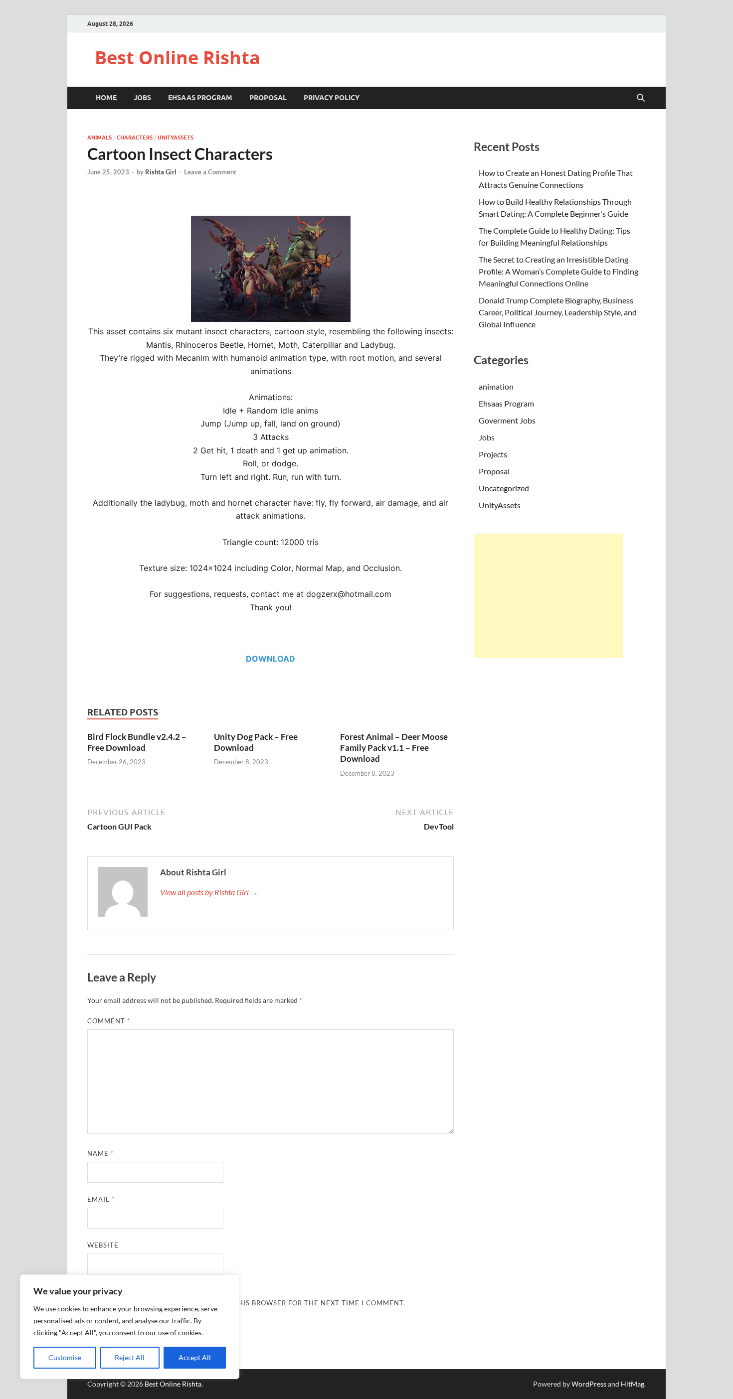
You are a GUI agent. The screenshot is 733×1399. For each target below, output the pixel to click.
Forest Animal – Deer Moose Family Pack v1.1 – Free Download (394, 747)
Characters (135, 137)
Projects (493, 454)
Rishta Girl (161, 172)
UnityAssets (175, 137)
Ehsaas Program (200, 98)
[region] (129, 1326)
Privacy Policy (332, 98)
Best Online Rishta (177, 57)
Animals (99, 137)
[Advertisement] (548, 596)
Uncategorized (504, 488)
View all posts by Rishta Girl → (209, 892)
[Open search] (640, 98)
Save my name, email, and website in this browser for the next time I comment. (246, 1303)
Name (100, 1153)
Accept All (195, 1357)
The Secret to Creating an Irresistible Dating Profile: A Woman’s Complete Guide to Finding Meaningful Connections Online (558, 271)
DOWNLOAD (270, 659)
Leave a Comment (210, 172)
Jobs (142, 98)
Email (101, 1199)
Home (106, 98)
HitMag (632, 1384)
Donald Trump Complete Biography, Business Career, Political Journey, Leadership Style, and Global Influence (558, 312)
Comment (108, 1021)
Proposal (268, 98)
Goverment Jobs (507, 420)
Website (103, 1245)
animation (496, 386)
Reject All (130, 1357)
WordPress (588, 1384)
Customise (64, 1357)
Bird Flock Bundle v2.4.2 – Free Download (136, 742)
